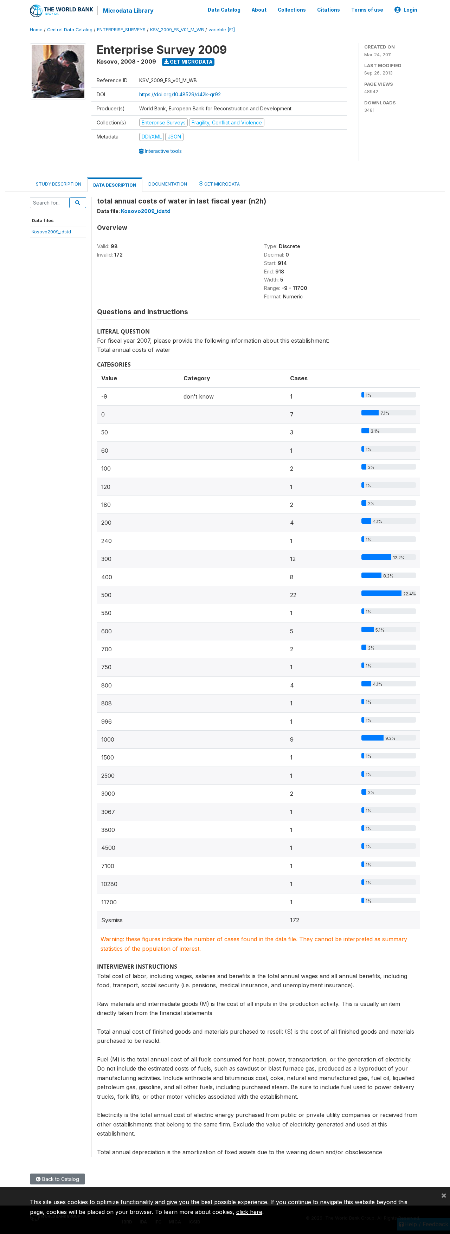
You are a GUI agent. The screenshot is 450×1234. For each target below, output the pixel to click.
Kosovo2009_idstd (51, 231)
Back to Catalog (60, 1179)
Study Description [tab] (58, 184)
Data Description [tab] (114, 185)
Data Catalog (224, 10)
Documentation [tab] (167, 184)
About (259, 10)
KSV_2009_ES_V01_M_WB (177, 29)
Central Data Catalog (69, 29)
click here (249, 1211)
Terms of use (367, 10)
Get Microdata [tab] (221, 184)
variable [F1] (221, 29)
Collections (292, 10)
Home (36, 29)
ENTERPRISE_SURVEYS (121, 29)
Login (410, 10)
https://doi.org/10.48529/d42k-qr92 (180, 94)
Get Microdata (191, 62)
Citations (328, 10)
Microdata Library (128, 10)
